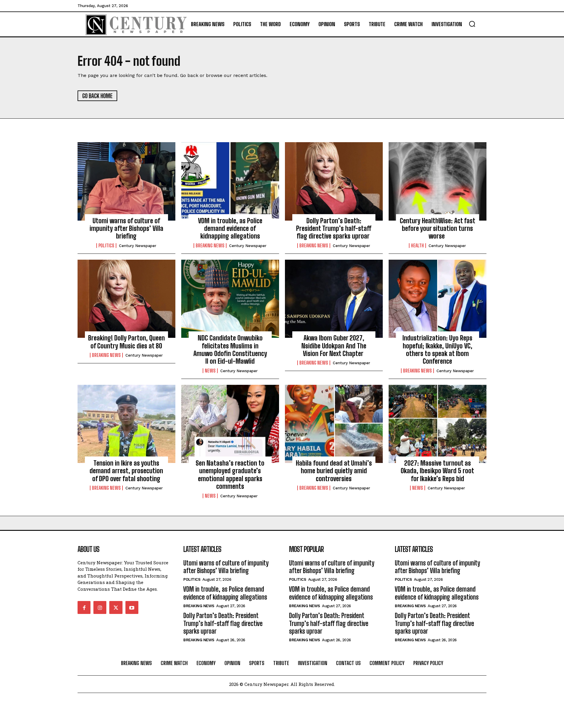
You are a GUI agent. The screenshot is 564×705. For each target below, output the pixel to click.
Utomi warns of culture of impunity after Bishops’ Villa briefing (126, 228)
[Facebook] (84, 607)
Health (417, 245)
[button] (472, 24)
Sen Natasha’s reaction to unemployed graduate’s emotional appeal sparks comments (230, 474)
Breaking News (210, 245)
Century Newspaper (137, 246)
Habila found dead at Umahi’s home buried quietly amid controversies (334, 471)
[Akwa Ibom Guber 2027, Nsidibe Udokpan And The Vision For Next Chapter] (334, 299)
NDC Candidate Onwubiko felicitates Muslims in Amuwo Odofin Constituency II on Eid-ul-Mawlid (230, 349)
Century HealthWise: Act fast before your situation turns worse (437, 228)
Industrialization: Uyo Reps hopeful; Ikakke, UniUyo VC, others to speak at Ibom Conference (437, 349)
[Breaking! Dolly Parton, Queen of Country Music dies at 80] (126, 299)
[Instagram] (99, 607)
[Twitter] (115, 607)
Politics (106, 245)
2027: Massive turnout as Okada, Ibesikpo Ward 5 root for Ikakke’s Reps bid (437, 471)
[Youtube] (131, 607)
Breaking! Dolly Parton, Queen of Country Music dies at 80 (126, 342)
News (210, 370)
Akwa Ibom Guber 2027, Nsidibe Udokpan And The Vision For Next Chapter (333, 345)
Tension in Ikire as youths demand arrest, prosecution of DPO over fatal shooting (126, 471)
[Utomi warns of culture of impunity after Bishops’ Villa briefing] (126, 181)
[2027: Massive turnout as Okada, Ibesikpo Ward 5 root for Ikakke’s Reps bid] (437, 424)
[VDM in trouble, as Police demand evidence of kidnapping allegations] (230, 181)
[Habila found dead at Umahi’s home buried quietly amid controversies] (334, 424)
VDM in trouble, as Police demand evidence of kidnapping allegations (230, 228)
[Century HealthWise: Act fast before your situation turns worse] (437, 181)
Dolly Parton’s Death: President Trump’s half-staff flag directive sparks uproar (333, 228)
